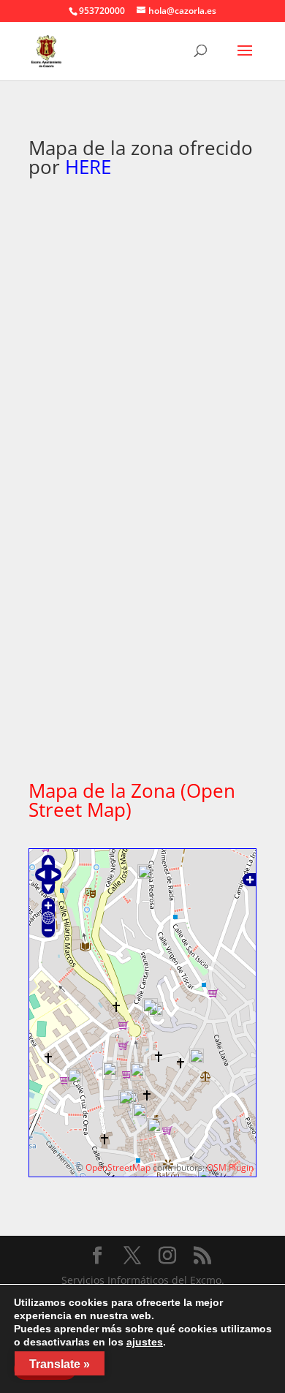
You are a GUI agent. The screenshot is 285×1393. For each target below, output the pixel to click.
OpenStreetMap (118, 1167)
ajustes (144, 1342)
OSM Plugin (230, 1167)
